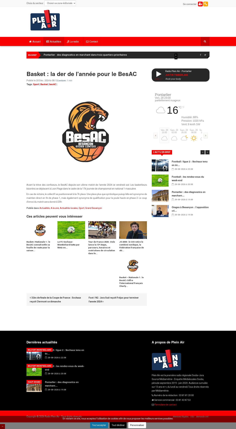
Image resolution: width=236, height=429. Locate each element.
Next (207, 152)
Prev (203, 152)
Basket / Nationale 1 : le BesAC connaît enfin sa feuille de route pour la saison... (38, 246)
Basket (44, 84)
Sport (36, 84)
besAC (52, 84)
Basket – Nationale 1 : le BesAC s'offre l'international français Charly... (131, 281)
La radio (74, 41)
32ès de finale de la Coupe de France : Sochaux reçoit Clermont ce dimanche (55, 299)
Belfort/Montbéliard (39, 350)
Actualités (44, 208)
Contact (93, 41)
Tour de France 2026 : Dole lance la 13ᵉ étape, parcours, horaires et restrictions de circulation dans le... (101, 248)
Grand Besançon (93, 208)
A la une (55, 208)
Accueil (36, 41)
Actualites (55, 41)
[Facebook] (200, 55)
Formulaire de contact (165, 404)
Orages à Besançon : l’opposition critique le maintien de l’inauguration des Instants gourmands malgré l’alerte (107, 54)
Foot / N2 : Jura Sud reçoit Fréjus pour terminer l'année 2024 (114, 299)
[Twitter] (205, 55)
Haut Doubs (34, 382)
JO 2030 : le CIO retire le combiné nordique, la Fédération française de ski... (131, 246)
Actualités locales (69, 208)
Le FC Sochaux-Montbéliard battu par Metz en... (68, 245)
